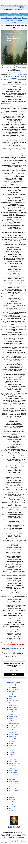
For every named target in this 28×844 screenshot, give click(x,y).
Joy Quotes (11, 741)
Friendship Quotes (13, 725)
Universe (23, 66)
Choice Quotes (12, 703)
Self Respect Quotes (14, 781)
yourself (14, 86)
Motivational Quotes (14, 759)
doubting (19, 67)
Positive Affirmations (6, 18)
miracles (10, 76)
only (6, 67)
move (13, 67)
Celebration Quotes (13, 700)
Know (3, 76)
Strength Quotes (13, 788)
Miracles (4, 66)
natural (13, 66)
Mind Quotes (12, 756)
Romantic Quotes (13, 777)
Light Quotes (12, 750)
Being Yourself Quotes (14, 813)
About (14, 22)
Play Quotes (12, 768)
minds (24, 67)
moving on (21, 9)
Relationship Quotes (14, 774)
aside (14, 69)
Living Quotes (12, 752)
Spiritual (12, 74)
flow (19, 70)
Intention (24, 74)
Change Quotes (13, 705)
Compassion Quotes (14, 707)
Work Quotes (12, 808)
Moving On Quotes (13, 761)
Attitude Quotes (12, 696)
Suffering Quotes (13, 795)
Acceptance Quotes (14, 685)
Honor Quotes (12, 736)
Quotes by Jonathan (14, 682)
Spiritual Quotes (13, 786)
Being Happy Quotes (14, 734)
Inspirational (18, 74)
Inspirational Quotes (14, 738)
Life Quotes (11, 747)
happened (10, 84)
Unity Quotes (12, 799)
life (16, 9)
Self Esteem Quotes (14, 783)
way (16, 66)
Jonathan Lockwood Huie (14, 72)
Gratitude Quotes (13, 729)
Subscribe (14, 674)
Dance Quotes (12, 712)
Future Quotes (12, 727)
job (8, 67)
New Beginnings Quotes (15, 763)
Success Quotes (13, 792)
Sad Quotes (12, 779)
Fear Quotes (12, 721)
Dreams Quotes (13, 716)
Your (2, 79)
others (19, 84)
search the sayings (13, 648)
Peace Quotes (12, 765)
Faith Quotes (12, 718)
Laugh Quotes (12, 745)
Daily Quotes (17, 18)
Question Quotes (13, 772)
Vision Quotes (12, 804)
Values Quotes (12, 801)
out (26, 79)
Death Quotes (12, 714)
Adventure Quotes (13, 689)
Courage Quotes (13, 709)
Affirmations (12, 691)
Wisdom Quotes (13, 806)
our (3, 67)
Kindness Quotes (13, 743)
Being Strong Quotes (14, 790)
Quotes (21, 648)
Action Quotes (12, 687)
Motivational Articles (16, 20)
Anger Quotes (12, 694)
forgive (16, 84)
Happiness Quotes (13, 732)
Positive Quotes (13, 770)
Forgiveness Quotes (14, 723)
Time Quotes (12, 797)
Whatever (4, 84)
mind (23, 79)
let (10, 70)
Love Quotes (12, 754)
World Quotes (12, 810)
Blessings (11, 698)
